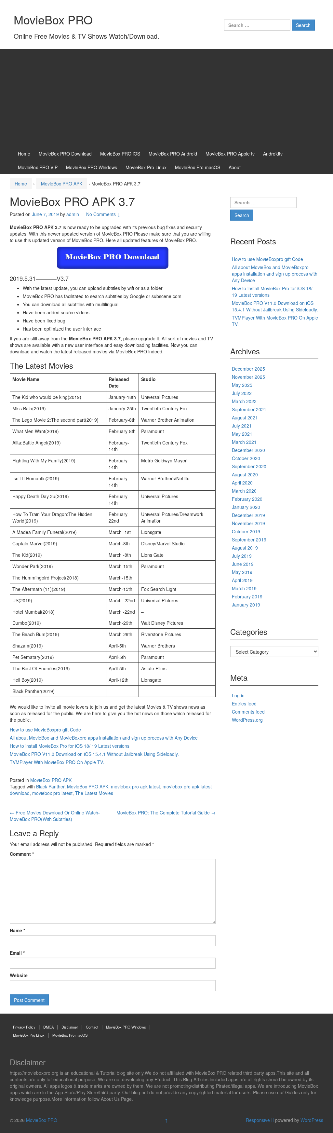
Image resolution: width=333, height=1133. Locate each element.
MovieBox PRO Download (65, 153)
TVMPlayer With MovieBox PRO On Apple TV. (57, 762)
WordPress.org (247, 720)
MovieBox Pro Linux (146, 167)
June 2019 (243, 564)
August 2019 (245, 547)
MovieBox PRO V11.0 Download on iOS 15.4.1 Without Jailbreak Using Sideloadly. (94, 754)
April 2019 (242, 580)
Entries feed (244, 703)
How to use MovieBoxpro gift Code (45, 729)
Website (19, 975)
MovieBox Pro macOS (197, 167)
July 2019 (242, 556)
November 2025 (248, 377)
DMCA (48, 1027)
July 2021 (242, 425)
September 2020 (249, 466)
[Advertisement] (166, 97)
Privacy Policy (24, 1027)
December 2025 (248, 368)
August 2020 (245, 474)
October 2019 (246, 531)
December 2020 (248, 450)
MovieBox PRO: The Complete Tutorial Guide (166, 812)
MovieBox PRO (53, 19)
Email (17, 952)
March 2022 (244, 401)
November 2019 (248, 523)
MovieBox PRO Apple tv (230, 153)
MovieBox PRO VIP (38, 167)
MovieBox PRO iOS (120, 153)
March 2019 (244, 588)
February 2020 (247, 499)
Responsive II (260, 1120)
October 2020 (246, 458)
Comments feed (248, 711)
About (235, 167)
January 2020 (246, 507)
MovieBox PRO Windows (91, 167)
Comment (22, 854)
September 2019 (249, 539)
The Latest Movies (94, 793)
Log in (238, 695)
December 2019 (248, 515)
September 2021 (249, 409)
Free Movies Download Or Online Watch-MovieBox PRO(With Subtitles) (55, 815)
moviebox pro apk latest (135, 786)
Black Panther (50, 786)
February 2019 (247, 596)
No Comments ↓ (103, 214)
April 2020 (242, 482)
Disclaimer (69, 1027)
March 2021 (244, 442)
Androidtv (273, 153)
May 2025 (242, 385)
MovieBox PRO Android (173, 153)
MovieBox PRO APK (61, 183)
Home (24, 153)
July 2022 (242, 393)
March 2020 (244, 490)
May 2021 (242, 433)
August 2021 (245, 417)
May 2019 (242, 572)
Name (17, 930)
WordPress (311, 1120)
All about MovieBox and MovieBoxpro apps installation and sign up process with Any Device (104, 737)
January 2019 (246, 604)
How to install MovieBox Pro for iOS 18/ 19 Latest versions (69, 746)
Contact (92, 1027)
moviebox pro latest (52, 793)
